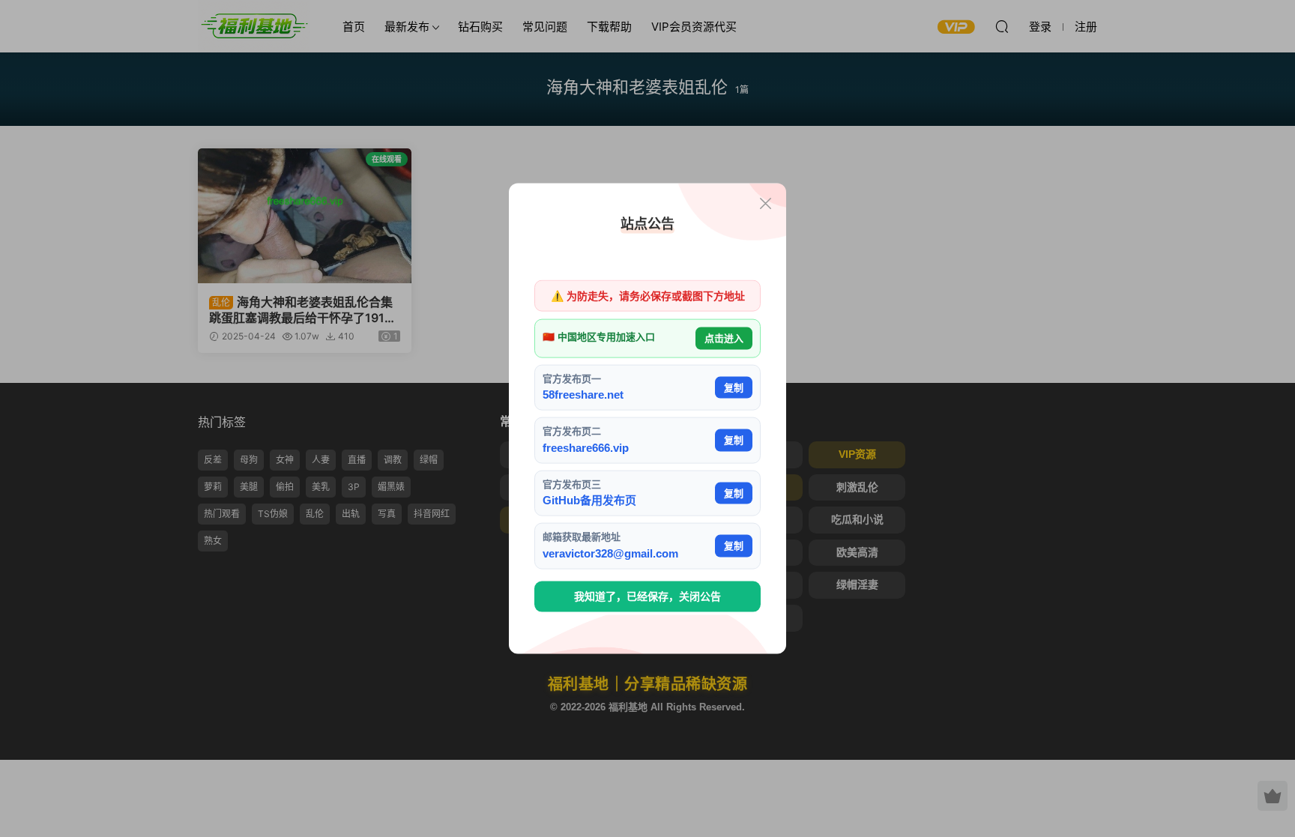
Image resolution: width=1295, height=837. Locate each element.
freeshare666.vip (586, 447)
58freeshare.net (583, 394)
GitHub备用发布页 (589, 500)
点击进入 (723, 338)
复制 (733, 387)
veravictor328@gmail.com (610, 552)
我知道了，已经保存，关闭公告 (647, 596)
